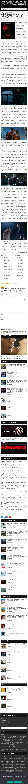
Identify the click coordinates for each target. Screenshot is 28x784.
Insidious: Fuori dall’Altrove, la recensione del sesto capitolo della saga (17, 556)
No (11, 781)
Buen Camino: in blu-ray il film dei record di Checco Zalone (15, 600)
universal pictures (17, 749)
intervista (2, 742)
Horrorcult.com (8, 422)
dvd (15, 739)
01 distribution (4, 734)
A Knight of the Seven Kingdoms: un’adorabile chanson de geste (15, 660)
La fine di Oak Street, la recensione (15, 571)
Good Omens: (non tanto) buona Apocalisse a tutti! (15, 676)
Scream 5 (20, 169)
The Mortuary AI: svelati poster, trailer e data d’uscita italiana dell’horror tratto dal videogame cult (17, 381)
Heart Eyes (16, 291)
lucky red (9, 743)
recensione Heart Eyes (5, 294)
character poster (15, 737)
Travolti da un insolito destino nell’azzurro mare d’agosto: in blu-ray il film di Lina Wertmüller (17, 608)
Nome (2, 314)
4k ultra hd (9, 734)
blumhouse (8, 736)
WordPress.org (4, 725)
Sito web (2, 324)
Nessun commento (6, 20)
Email (2, 319)
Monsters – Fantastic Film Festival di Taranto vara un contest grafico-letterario (16, 399)
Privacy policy (18, 781)
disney (11, 739)
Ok (8, 781)
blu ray (16, 736)
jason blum (7, 742)
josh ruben (12, 293)
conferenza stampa (5, 739)
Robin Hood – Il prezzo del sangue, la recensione (16, 580)
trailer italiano (7, 749)
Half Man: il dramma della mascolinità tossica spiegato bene (16, 644)
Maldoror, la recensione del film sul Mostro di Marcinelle (12, 503)
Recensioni (23, 19)
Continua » (18, 358)
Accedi (2, 718)
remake (4, 748)
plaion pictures (24, 744)
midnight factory (19, 743)
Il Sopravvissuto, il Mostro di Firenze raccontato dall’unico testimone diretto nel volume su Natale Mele (17, 697)
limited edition (3, 743)
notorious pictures (18, 744)
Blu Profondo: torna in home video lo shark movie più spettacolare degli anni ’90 (17, 633)
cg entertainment (6, 737)
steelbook (15, 748)
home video (9, 741)
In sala (19, 19)
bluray (12, 736)
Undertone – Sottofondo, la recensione (16, 406)
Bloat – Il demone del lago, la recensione (14, 373)
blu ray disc (22, 736)
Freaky (7, 156)
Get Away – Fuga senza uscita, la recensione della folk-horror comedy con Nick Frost (13, 492)
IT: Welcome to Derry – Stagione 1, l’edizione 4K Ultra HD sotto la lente (16, 652)
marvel (13, 743)
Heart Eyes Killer (22, 291)
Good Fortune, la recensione (14, 414)
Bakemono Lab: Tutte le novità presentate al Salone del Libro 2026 (16, 704)
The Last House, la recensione (14, 587)
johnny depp (17, 742)
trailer (2, 749)
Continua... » (9, 367)
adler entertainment (16, 734)
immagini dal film (21, 741)
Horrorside (15, 19)
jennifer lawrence (12, 742)
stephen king (19, 748)
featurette (3, 741)
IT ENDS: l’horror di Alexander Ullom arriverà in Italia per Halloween (16, 365)
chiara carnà (21, 737)
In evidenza (6, 336)
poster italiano (4, 746)
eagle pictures (20, 739)
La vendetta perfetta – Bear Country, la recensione (13, 482)
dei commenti (5, 722)
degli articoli (4, 720)
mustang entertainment (6, 744)
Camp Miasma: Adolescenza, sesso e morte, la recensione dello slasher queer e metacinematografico (17, 564)
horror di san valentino (5, 293)
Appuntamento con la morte (7, 291)
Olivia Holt (24, 293)
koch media (23, 742)
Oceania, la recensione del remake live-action (12, 461)
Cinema (11, 19)
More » (13, 439)
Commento (3, 301)
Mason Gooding (18, 293)
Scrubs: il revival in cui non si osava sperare (16, 668)
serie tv (11, 748)
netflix (12, 744)
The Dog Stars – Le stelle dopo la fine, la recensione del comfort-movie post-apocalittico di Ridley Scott (13, 472)
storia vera (24, 748)
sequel (8, 748)
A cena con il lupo (20, 159)
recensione (13, 746)
